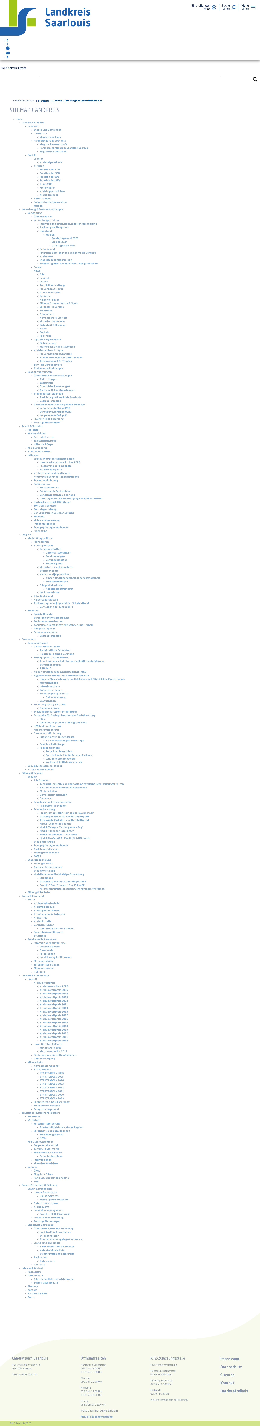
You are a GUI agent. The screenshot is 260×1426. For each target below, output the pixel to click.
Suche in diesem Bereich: (13, 68)
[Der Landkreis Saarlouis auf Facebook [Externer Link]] (7, 41)
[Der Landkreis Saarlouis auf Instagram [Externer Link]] (7, 44)
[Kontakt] (8, 54)
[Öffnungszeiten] (8, 49)
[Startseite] (45, 35)
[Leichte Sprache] (7, 58)
